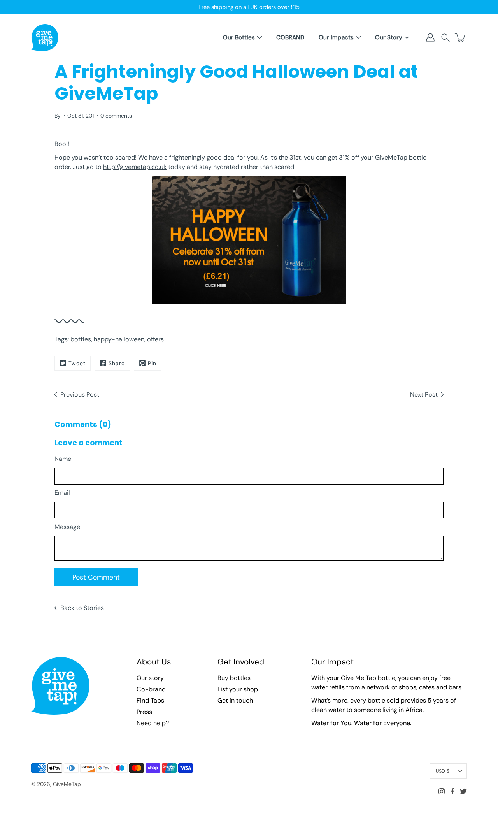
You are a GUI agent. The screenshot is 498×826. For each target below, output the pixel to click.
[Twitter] (463, 791)
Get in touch (235, 700)
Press (144, 712)
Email (62, 493)
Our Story (388, 37)
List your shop (237, 689)
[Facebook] (452, 791)
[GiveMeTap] (44, 37)
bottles (80, 339)
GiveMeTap (67, 783)
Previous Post (79, 394)
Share (117, 363)
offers (155, 339)
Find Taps (150, 700)
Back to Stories (82, 608)
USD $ (442, 771)
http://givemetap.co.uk (135, 167)
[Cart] (460, 37)
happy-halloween (119, 339)
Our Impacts (336, 37)
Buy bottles (234, 678)
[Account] (430, 37)
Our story (150, 678)
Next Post (424, 394)
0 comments (116, 115)
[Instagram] (441, 791)
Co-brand (151, 689)
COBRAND (290, 37)
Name (62, 459)
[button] (445, 37)
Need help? (153, 723)
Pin (152, 363)
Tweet (77, 363)
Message (67, 527)
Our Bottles (239, 37)
